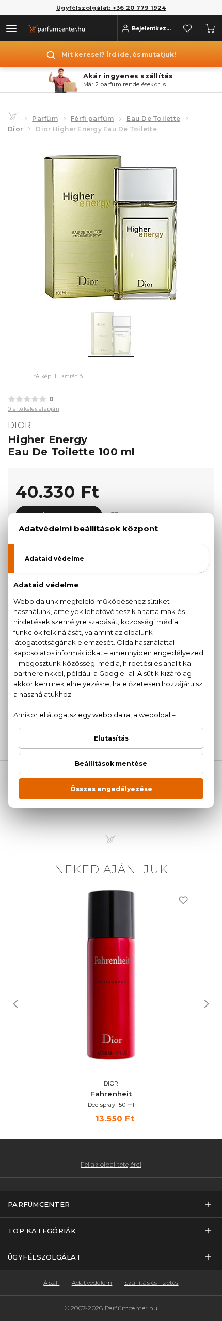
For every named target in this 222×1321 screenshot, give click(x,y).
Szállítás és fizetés (151, 1282)
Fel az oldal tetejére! (111, 1164)
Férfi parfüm (92, 118)
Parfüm (45, 118)
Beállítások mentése (111, 763)
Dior (15, 129)
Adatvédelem (92, 1282)
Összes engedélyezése (111, 789)
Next (206, 1004)
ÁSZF (51, 1282)
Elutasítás (111, 738)
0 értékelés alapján (33, 408)
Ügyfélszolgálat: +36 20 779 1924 (111, 7)
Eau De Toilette (153, 118)
